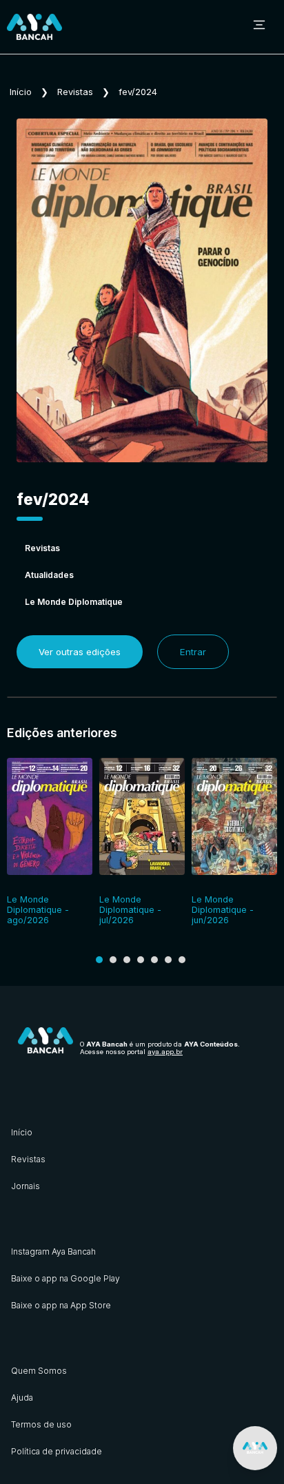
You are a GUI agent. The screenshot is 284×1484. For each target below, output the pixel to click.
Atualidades (49, 575)
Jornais (25, 1186)
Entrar (193, 651)
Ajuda (22, 1397)
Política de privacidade (56, 1451)
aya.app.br (165, 1051)
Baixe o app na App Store (61, 1305)
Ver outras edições (80, 651)
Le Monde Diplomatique (74, 602)
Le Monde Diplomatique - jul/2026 (130, 909)
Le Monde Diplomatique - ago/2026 (38, 909)
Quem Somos (39, 1371)
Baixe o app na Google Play (65, 1278)
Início (21, 92)
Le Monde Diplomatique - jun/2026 (223, 909)
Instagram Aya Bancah (53, 1251)
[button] (99, 960)
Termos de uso (41, 1424)
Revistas (75, 92)
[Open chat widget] (255, 1448)
